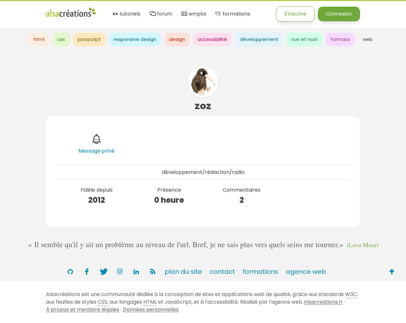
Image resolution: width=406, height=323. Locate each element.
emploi (197, 14)
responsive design (135, 39)
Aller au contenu (62, 10)
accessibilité (212, 39)
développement (259, 39)
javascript (89, 39)
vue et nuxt (304, 39)
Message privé (96, 151)
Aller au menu (17, 10)
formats (340, 39)
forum (164, 14)
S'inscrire (295, 13)
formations (235, 14)
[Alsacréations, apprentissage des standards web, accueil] (71, 16)
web (368, 39)
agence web (306, 271)
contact (222, 271)
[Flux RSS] (152, 271)
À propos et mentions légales (82, 309)
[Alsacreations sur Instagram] (119, 271)
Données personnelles (151, 309)
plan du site (183, 271)
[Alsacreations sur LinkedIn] (136, 271)
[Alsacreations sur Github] (70, 271)
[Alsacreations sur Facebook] (86, 271)
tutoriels (130, 14)
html (39, 39)
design (177, 39)
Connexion (339, 13)
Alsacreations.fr (323, 302)
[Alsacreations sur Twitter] (103, 271)
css (61, 39)
